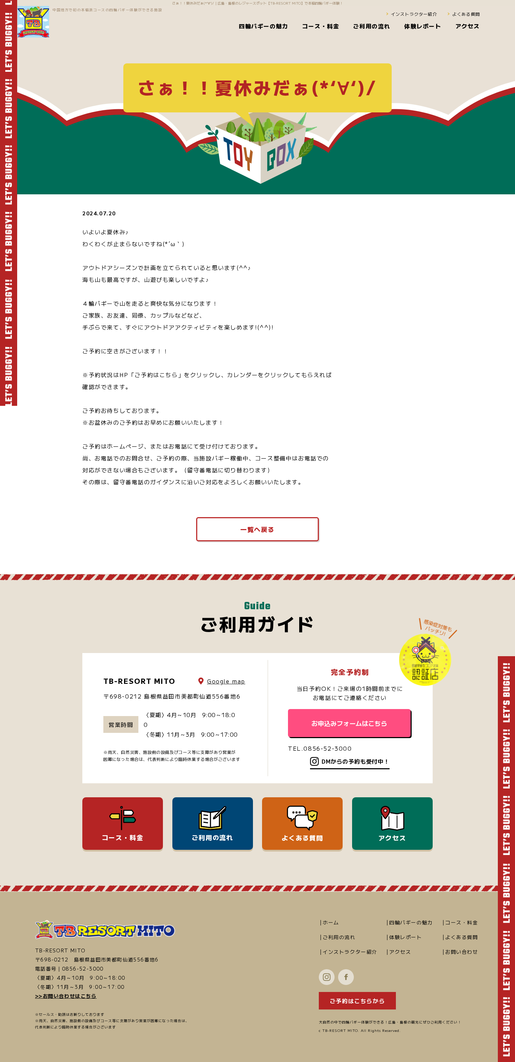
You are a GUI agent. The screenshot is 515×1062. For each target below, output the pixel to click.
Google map (226, 681)
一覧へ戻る (257, 529)
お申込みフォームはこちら (349, 723)
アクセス (392, 837)
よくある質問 (466, 14)
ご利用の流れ (212, 837)
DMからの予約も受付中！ (356, 761)
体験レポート (405, 937)
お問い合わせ (461, 951)
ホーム (331, 922)
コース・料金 (123, 837)
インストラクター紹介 (414, 14)
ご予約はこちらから (357, 1001)
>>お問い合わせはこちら (66, 995)
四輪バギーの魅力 (411, 922)
